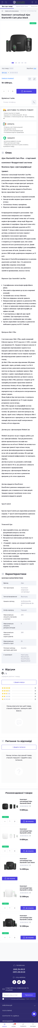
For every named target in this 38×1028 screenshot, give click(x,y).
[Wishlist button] (30, 79)
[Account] (36, 2)
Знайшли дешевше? (8, 78)
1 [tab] (13, 62)
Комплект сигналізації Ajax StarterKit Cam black (27, 860)
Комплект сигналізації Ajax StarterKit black (26, 801)
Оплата (10, 124)
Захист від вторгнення (12, 11)
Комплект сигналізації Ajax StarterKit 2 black (26, 917)
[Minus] (4, 91)
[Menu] (3, 2)
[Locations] (32, 2)
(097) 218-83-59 (19, 972)
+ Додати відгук (19, 682)
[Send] (34, 102)
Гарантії (11, 138)
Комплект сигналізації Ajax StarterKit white (26, 831)
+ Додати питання (18, 747)
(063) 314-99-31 (19, 969)
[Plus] (13, 91)
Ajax (35, 68)
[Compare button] (34, 79)
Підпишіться (29, 995)
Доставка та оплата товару (20, 110)
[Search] (6, 2)
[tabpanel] (19, 44)
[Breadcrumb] (2, 11)
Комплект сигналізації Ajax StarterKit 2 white (26, 888)
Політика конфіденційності (18, 999)
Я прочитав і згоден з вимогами (20, 999)
